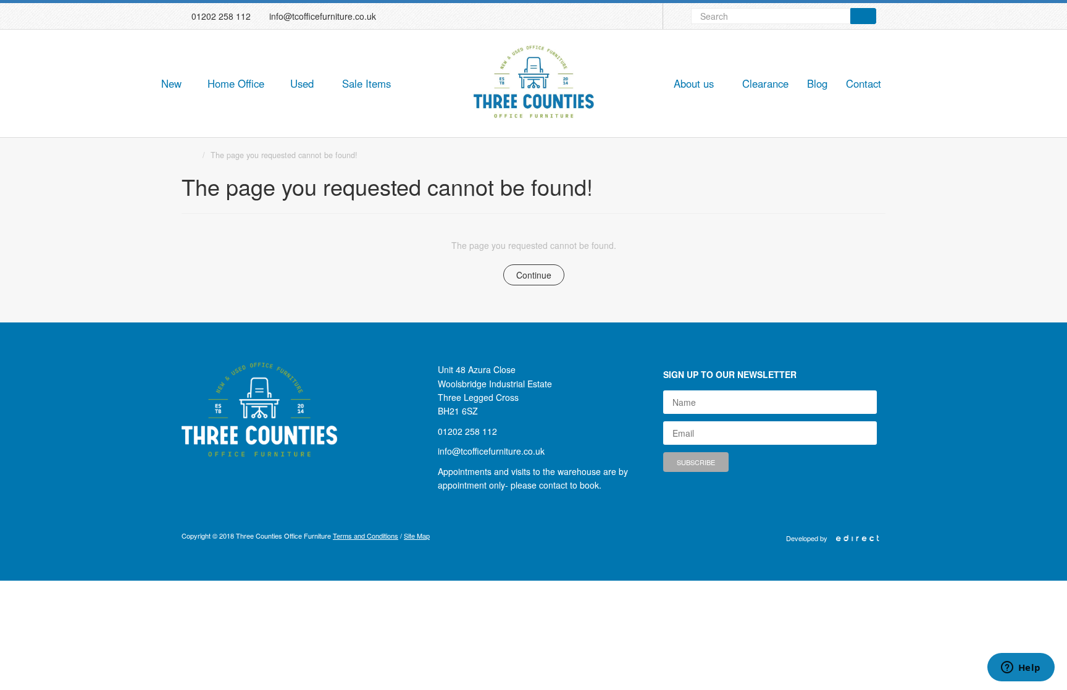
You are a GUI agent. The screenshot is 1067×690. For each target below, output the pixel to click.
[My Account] (648, 16)
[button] (174, 84)
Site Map (417, 536)
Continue (533, 275)
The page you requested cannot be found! (284, 155)
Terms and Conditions (365, 536)
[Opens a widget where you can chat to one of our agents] (1021, 668)
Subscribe (696, 462)
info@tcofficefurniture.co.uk (322, 16)
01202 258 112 (221, 16)
